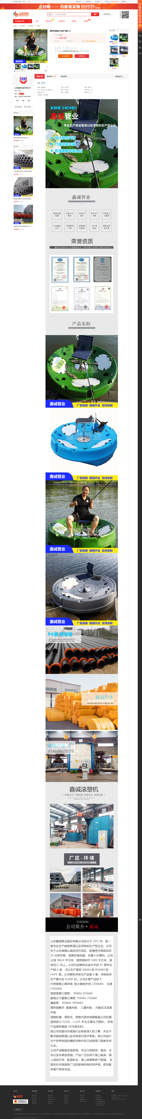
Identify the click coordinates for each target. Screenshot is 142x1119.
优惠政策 (34, 1101)
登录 (24, 1)
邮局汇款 (66, 1101)
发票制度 (34, 1103)
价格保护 (50, 1101)
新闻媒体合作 (83, 1101)
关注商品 (18, 71)
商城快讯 (62, 21)
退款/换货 (50, 1097)
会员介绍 (34, 1097)
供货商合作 (82, 1099)
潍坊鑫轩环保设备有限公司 (31, 1114)
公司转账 (66, 1103)
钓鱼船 (38, 26)
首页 (37, 21)
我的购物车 (107, 14)
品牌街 (74, 21)
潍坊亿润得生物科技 (58, 1114)
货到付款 (66, 1097)
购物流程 (34, 1095)
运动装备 (22, 26)
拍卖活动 (49, 21)
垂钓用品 (30, 26)
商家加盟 (82, 1095)
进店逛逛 (19, 107)
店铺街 (85, 21)
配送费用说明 (99, 1099)
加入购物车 (65, 56)
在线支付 (66, 1095)
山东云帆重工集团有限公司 (99, 1114)
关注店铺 (28, 107)
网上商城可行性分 (100, 1105)
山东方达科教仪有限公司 (45, 1114)
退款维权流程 (51, 1099)
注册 (29, 1)
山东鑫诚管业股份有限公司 (70, 51)
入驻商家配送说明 (100, 1101)
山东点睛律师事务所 (18, 1114)
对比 (25, 71)
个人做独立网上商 (100, 1103)
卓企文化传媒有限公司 (118, 1114)
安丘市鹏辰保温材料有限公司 (72, 1114)
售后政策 (50, 1095)
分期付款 (66, 1099)
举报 (46, 71)
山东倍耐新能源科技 (85, 1114)
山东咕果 (109, 1114)
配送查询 (98, 1095)
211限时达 (98, 1097)
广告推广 (82, 1097)
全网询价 (82, 56)
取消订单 (50, 1103)
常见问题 (34, 1099)
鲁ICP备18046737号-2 (35, 1117)
